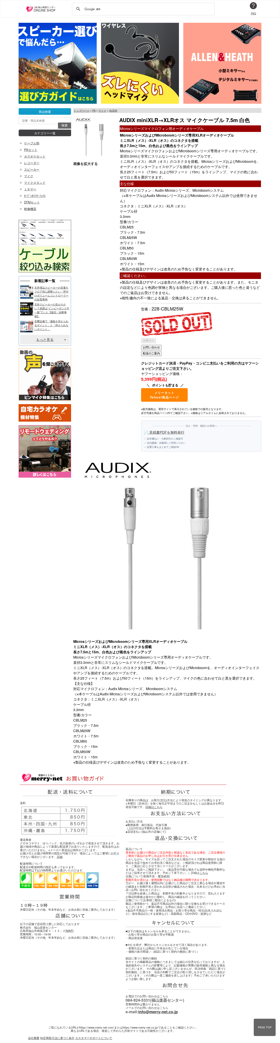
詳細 (60, 857)
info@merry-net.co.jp (158, 1012)
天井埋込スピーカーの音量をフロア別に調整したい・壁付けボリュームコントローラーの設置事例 (51, 293)
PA (94, 110)
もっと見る (45, 339)
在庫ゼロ (148, 340)
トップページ (81, 110)
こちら (204, 873)
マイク (102, 110)
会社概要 (33, 1038)
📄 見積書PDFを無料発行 (164, 432)
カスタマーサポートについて (93, 1038)
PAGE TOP (264, 1027)
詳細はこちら (154, 807)
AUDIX (113, 110)
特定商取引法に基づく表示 (57, 1038)
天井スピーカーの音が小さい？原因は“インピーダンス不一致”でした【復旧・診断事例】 (51, 310)
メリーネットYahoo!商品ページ (164, 394)
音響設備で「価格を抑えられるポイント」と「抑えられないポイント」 (51, 325)
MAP (69, 931)
